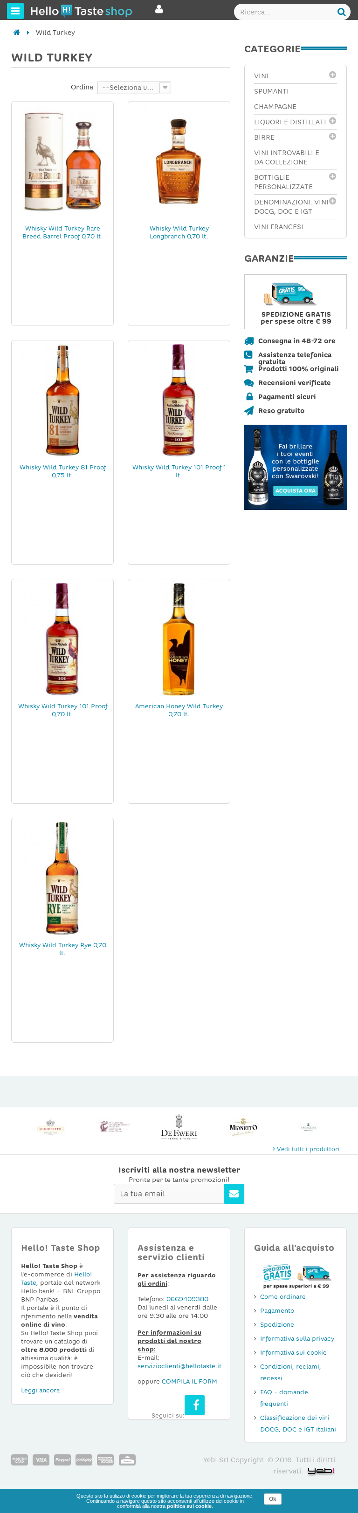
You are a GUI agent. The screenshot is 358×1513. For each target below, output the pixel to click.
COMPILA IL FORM (189, 1381)
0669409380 (187, 1299)
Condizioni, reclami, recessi (290, 1372)
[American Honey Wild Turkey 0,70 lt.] (179, 639)
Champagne (275, 106)
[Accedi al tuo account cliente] (159, 13)
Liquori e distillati (290, 122)
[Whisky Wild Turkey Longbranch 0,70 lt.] (179, 161)
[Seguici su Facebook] (195, 1405)
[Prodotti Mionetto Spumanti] (179, 1127)
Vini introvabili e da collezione (286, 157)
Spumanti (271, 91)
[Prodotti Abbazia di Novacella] (50, 1127)
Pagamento (277, 1310)
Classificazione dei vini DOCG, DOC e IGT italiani (298, 1423)
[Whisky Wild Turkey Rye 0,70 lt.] (62, 878)
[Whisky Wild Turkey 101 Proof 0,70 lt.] (62, 639)
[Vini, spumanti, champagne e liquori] (17, 32)
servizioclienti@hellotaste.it (179, 1366)
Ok (272, 1499)
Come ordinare (283, 1296)
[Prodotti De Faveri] (114, 1127)
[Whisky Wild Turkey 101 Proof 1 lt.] (179, 400)
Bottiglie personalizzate (283, 182)
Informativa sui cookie (293, 1352)
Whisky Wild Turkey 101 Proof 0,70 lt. (62, 710)
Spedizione (277, 1324)
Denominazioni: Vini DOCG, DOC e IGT (291, 206)
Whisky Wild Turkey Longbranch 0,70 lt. (179, 232)
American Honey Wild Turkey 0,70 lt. (179, 710)
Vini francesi (278, 227)
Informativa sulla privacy (297, 1338)
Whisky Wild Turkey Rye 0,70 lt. (62, 949)
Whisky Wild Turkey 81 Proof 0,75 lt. (63, 471)
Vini (261, 76)
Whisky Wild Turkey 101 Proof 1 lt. (179, 471)
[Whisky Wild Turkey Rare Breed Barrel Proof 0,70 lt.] (62, 161)
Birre (264, 137)
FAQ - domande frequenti (284, 1398)
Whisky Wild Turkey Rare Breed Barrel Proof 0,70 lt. (62, 232)
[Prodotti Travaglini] (243, 1127)
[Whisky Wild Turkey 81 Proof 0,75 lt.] (62, 400)
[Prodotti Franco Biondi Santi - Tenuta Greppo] (307, 1127)
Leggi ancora (40, 1390)
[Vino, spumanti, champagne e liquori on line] (48, 11)
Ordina (82, 87)
